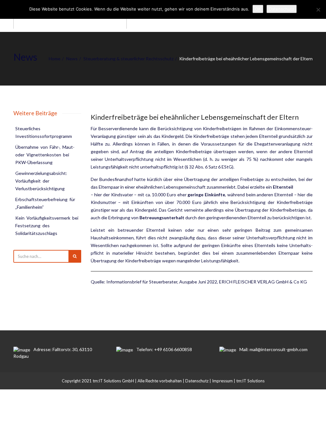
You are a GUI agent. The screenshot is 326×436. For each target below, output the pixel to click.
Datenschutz (197, 380)
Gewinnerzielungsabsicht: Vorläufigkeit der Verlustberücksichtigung (41, 180)
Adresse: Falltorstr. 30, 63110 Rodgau (52, 353)
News (72, 58)
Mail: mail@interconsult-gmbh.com (273, 349)
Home (54, 58)
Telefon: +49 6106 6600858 (164, 349)
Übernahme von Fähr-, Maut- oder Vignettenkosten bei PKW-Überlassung (45, 154)
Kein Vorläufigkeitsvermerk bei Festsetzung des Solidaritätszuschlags (47, 225)
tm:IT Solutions (250, 380)
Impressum (222, 380)
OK (258, 8)
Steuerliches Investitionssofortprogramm (43, 132)
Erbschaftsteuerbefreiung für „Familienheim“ (45, 203)
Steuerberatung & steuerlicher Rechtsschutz (128, 58)
